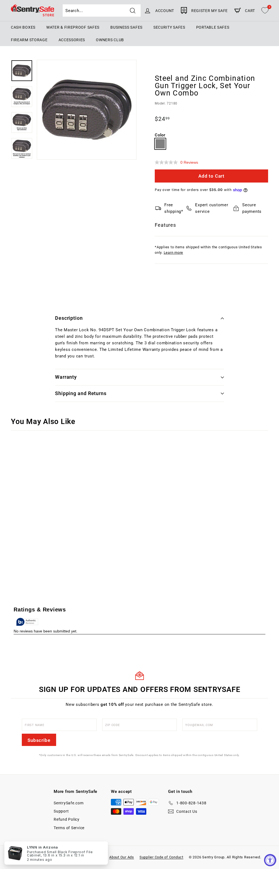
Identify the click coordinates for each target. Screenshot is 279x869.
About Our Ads (121, 857)
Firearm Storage (29, 40)
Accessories (72, 40)
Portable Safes (212, 27)
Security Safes (169, 27)
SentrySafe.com (69, 803)
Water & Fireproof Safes (72, 27)
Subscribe (39, 740)
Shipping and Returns (81, 393)
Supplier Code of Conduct (161, 857)
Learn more (173, 252)
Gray (160, 143)
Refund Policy (67, 819)
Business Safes (126, 27)
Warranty (66, 377)
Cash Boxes (23, 27)
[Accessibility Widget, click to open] (270, 860)
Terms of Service (69, 828)
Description (69, 318)
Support (61, 811)
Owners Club (110, 40)
